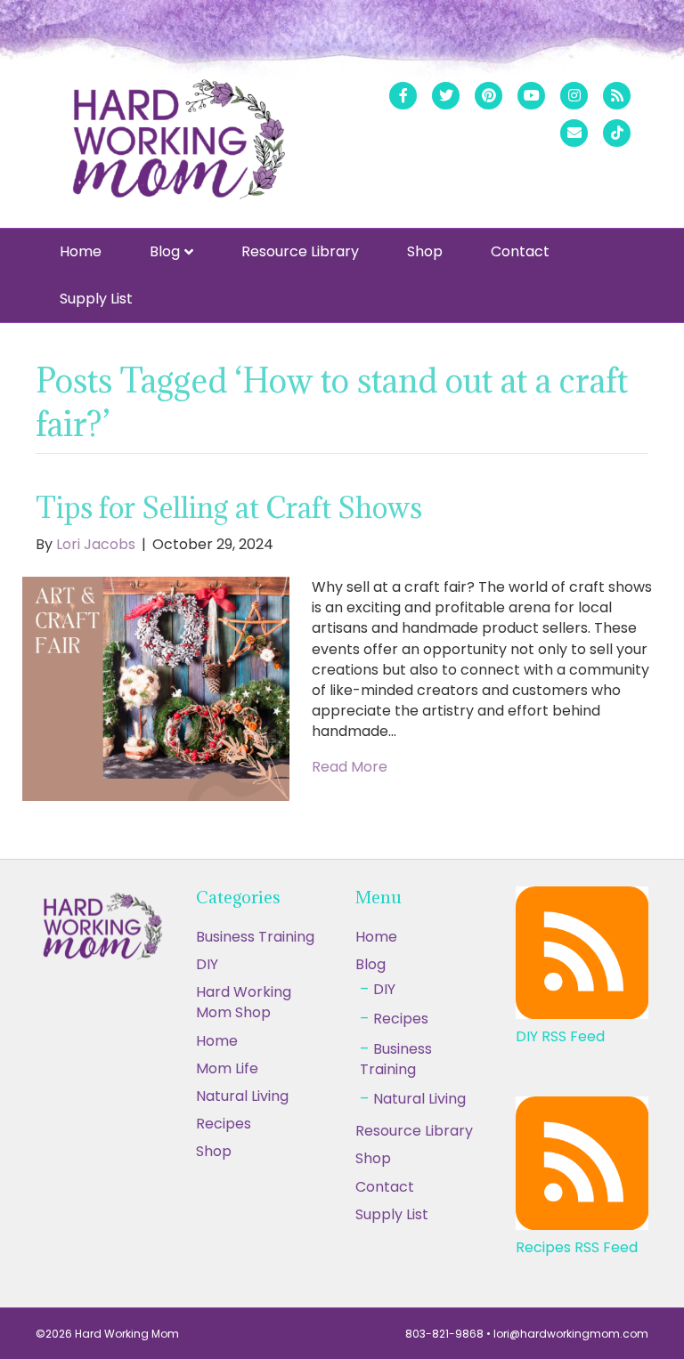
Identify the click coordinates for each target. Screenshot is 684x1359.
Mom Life (227, 1068)
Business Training (255, 936)
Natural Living (242, 1096)
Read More (349, 766)
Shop (425, 251)
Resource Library (300, 251)
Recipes (400, 1018)
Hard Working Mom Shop (243, 1002)
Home (81, 251)
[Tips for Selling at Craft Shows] (155, 687)
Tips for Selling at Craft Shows (229, 507)
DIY (207, 964)
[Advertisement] (342, 1227)
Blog (165, 251)
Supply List (96, 298)
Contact (520, 251)
